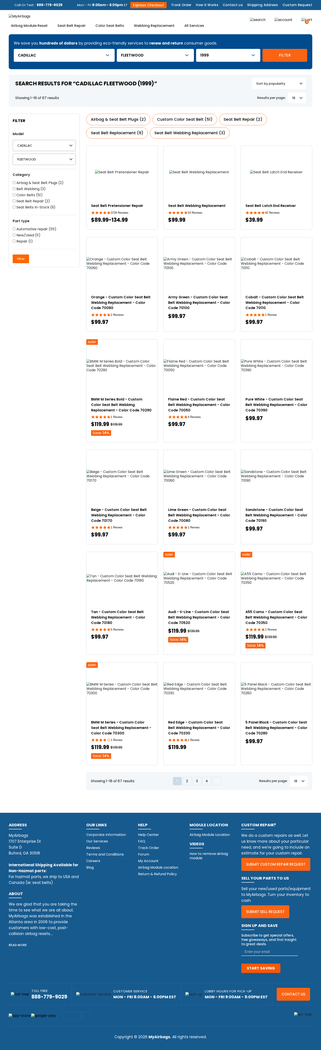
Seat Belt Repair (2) (33, 201)
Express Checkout (148, 5)
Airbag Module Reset (29, 26)
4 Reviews (194, 417)
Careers (93, 860)
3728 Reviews (119, 212)
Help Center (148, 834)
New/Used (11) (28, 235)
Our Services (97, 841)
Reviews (93, 847)
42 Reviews (272, 212)
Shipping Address (262, 5)
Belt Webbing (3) (31, 189)
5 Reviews (117, 629)
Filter (285, 55)
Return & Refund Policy (157, 873)
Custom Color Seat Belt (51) (184, 119)
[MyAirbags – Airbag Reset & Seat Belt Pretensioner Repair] (19, 16)
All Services (194, 26)
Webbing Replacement (154, 26)
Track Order (181, 5)
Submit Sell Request (265, 911)
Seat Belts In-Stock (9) (35, 207)
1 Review (271, 314)
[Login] (283, 19)
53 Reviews (195, 212)
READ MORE (18, 945)
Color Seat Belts (109, 26)
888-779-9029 (50, 5)
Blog (90, 867)
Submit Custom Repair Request (275, 864)
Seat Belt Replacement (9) (117, 133)
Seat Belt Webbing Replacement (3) (189, 133)
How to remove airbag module (209, 856)
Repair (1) (24, 241)
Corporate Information (106, 834)
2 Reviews (117, 314)
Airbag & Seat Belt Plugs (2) (40, 183)
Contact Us (293, 994)
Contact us (233, 5)
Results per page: (271, 98)
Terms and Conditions (105, 854)
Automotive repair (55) (36, 229)
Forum (143, 854)
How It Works (207, 5)
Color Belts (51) (29, 195)
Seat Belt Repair (71, 26)
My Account (148, 860)
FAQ (141, 841)
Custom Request (297, 5)
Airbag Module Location (158, 867)
